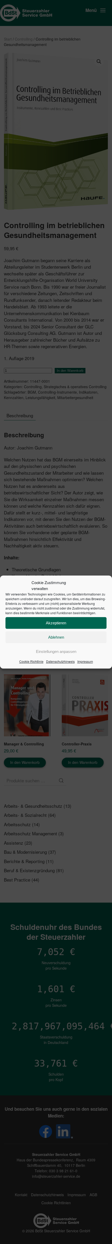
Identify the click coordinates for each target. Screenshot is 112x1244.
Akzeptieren (56, 623)
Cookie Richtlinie (31, 661)
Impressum (85, 661)
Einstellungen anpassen (56, 651)
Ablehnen (56, 637)
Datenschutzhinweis (60, 661)
